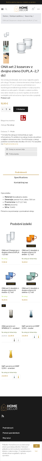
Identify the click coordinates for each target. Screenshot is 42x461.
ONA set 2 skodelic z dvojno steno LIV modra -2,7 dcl (10, 290)
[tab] (21, 172)
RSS (4, 417)
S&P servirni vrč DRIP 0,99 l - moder (30, 327)
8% (4, 306)
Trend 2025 (31, 246)
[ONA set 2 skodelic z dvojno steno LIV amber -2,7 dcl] (31, 238)
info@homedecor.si (10, 144)
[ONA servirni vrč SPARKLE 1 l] (18, 340)
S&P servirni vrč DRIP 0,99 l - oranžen (10, 367)
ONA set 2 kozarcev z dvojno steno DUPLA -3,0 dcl (10, 252)
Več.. (36, 451)
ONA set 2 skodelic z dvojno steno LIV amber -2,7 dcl (30, 252)
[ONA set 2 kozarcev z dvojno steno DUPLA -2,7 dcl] (6, 34)
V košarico (20, 109)
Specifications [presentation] (21, 177)
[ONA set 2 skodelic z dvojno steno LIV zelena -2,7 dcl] (31, 276)
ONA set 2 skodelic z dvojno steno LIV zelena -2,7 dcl (30, 290)
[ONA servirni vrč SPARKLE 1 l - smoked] (14, 340)
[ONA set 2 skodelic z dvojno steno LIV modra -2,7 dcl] (11, 276)
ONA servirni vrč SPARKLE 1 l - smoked (10, 327)
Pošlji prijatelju (14, 154)
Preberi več (5, 98)
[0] (33, 9)
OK (36, 446)
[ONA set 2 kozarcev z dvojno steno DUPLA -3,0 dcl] (11, 238)
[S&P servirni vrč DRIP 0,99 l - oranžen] (38, 337)
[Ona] (23, 120)
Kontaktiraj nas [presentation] (21, 182)
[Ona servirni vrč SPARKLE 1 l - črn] (11, 313)
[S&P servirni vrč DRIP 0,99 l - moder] (31, 313)
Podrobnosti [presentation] (21, 172)
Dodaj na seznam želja (17, 149)
